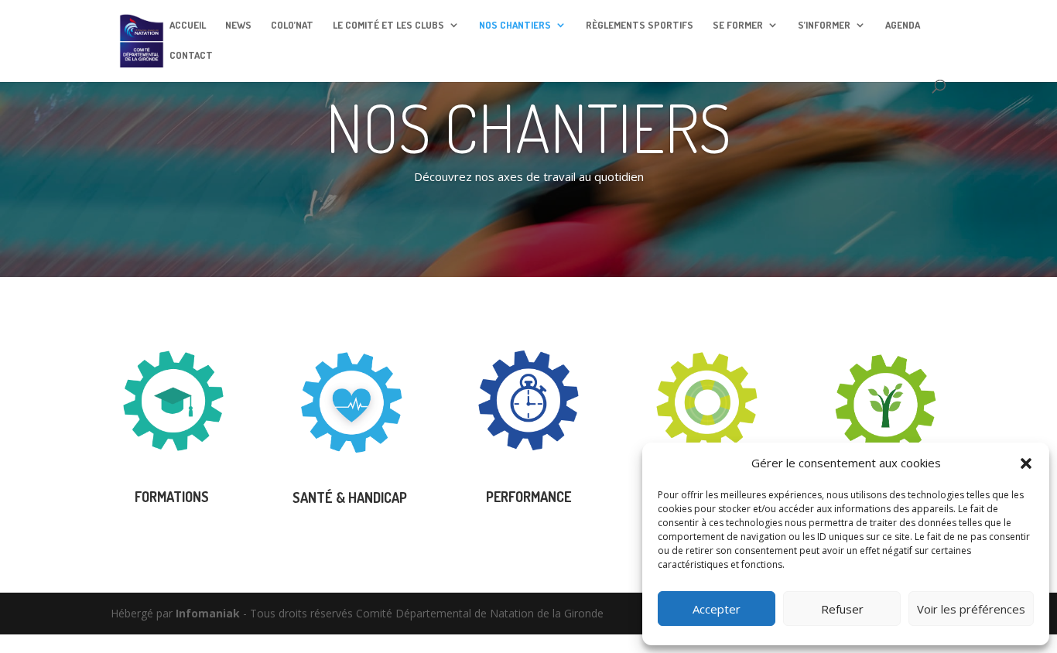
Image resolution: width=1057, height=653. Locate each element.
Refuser (842, 609)
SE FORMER (738, 25)
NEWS (238, 25)
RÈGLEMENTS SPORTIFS (639, 25)
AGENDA (902, 25)
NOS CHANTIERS (515, 25)
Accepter (717, 609)
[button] (1026, 463)
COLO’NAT (292, 25)
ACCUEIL (187, 25)
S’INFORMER (824, 25)
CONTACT (191, 55)
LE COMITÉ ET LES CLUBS (388, 25)
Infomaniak (208, 613)
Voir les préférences (971, 609)
